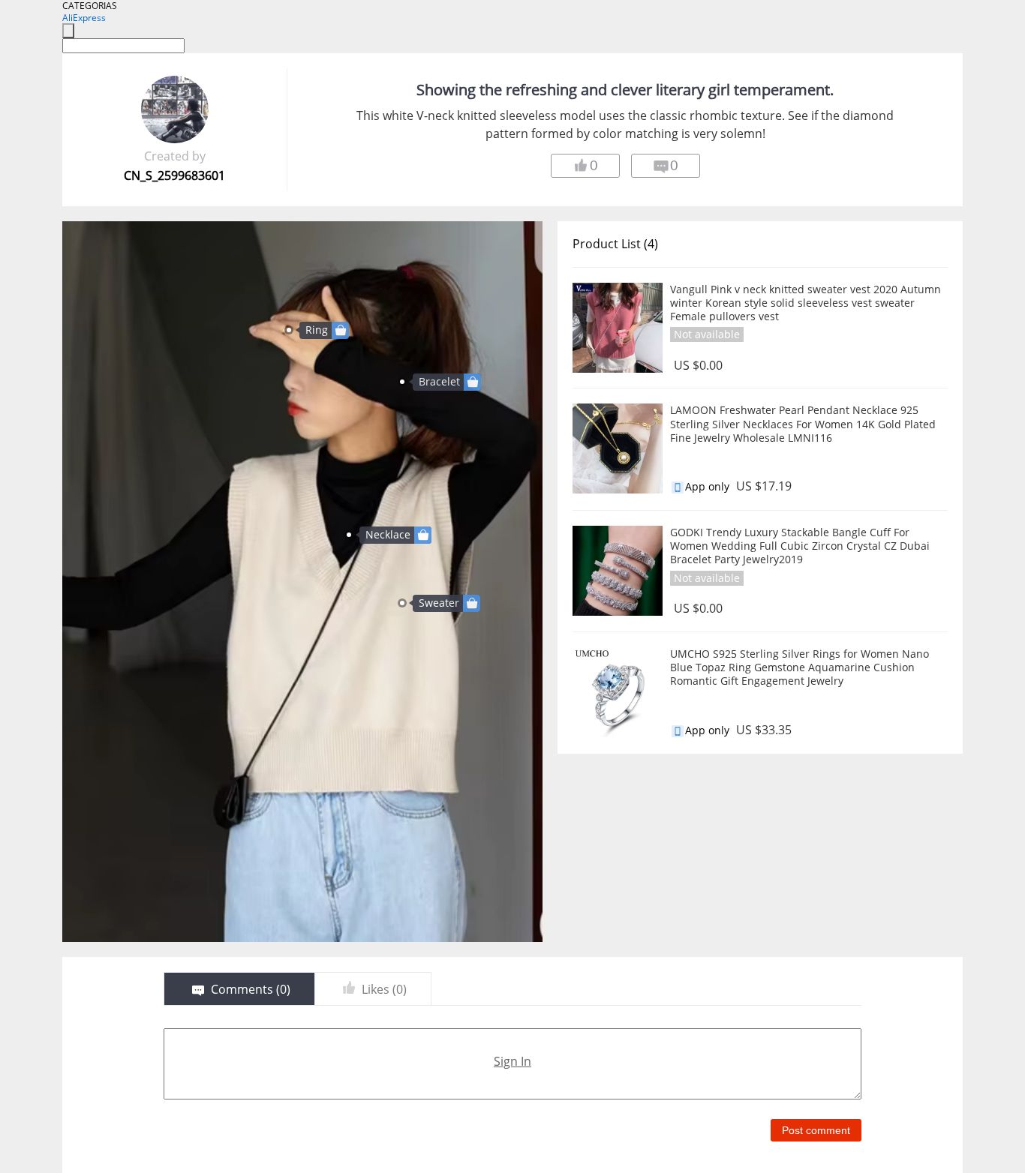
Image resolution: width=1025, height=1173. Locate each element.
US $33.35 (764, 730)
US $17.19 (764, 486)
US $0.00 (698, 366)
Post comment (816, 1130)
